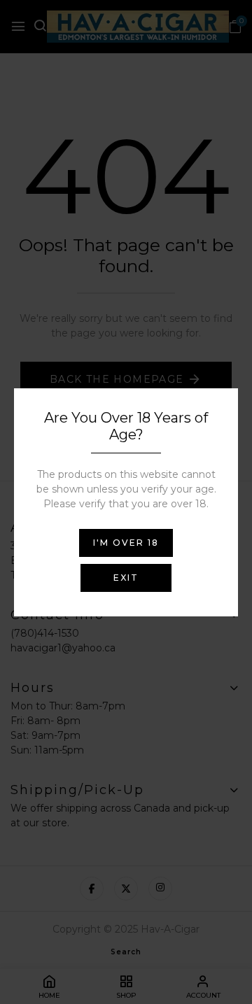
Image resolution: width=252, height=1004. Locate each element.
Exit (126, 577)
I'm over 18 (126, 542)
